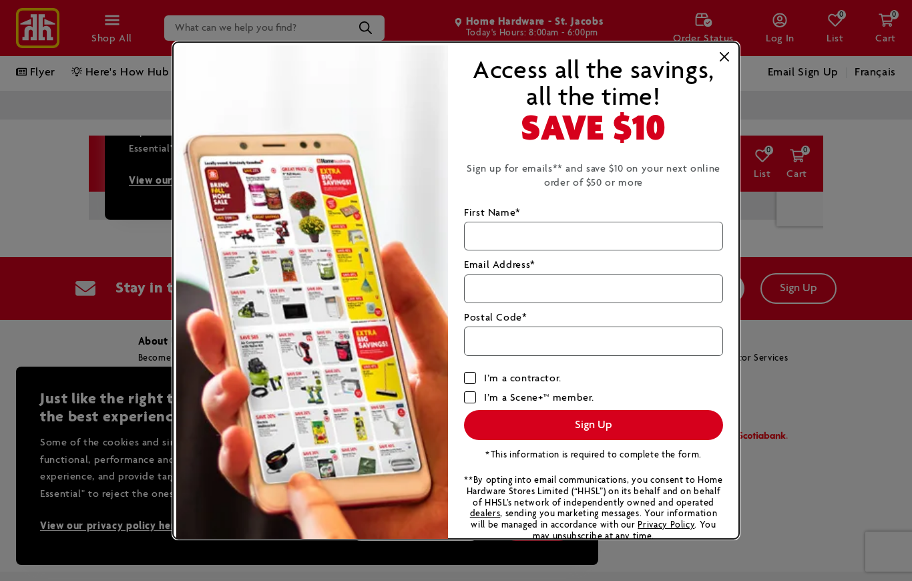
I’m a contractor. (522, 378)
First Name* (492, 212)
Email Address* (499, 264)
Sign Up (593, 425)
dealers (485, 514)
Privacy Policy (666, 525)
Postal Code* (495, 317)
